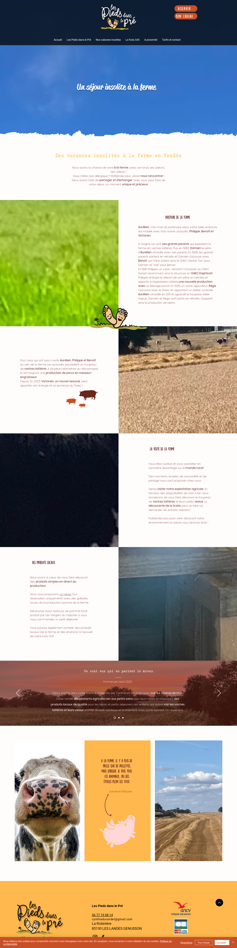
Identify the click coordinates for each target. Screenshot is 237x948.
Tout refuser (204, 942)
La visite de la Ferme (162, 448)
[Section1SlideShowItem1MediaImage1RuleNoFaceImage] (114, 717)
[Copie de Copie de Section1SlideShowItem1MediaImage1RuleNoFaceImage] (119, 718)
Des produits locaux (43, 562)
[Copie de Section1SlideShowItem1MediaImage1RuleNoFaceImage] (122, 717)
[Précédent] (18, 693)
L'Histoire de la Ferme (177, 217)
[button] (78, 40)
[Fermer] (233, 942)
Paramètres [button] (186, 942)
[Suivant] (219, 693)
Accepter (222, 942)
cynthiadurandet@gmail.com (112, 919)
